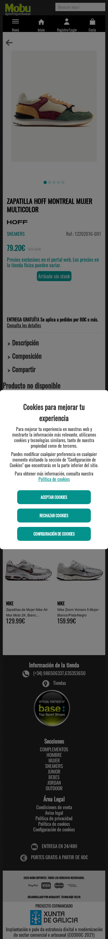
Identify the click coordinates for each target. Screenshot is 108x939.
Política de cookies (54, 479)
